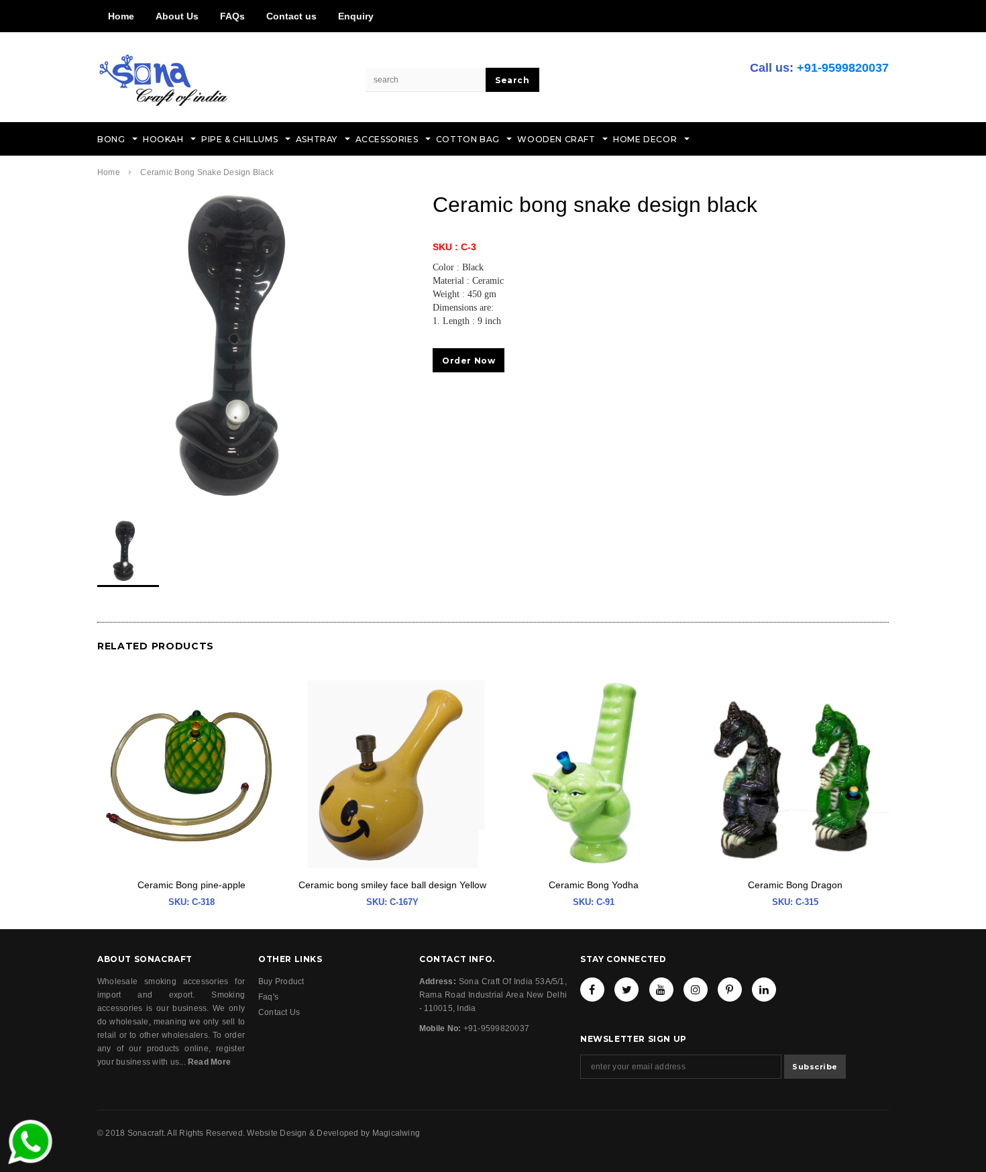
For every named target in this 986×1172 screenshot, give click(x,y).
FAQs (232, 16)
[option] (251, 345)
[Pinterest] (730, 989)
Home (121, 16)
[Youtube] (661, 989)
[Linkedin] (764, 989)
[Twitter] (626, 989)
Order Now (468, 361)
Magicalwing (396, 1133)
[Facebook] (592, 989)
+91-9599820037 (843, 67)
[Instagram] (695, 989)
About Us (177, 16)
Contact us (291, 16)
